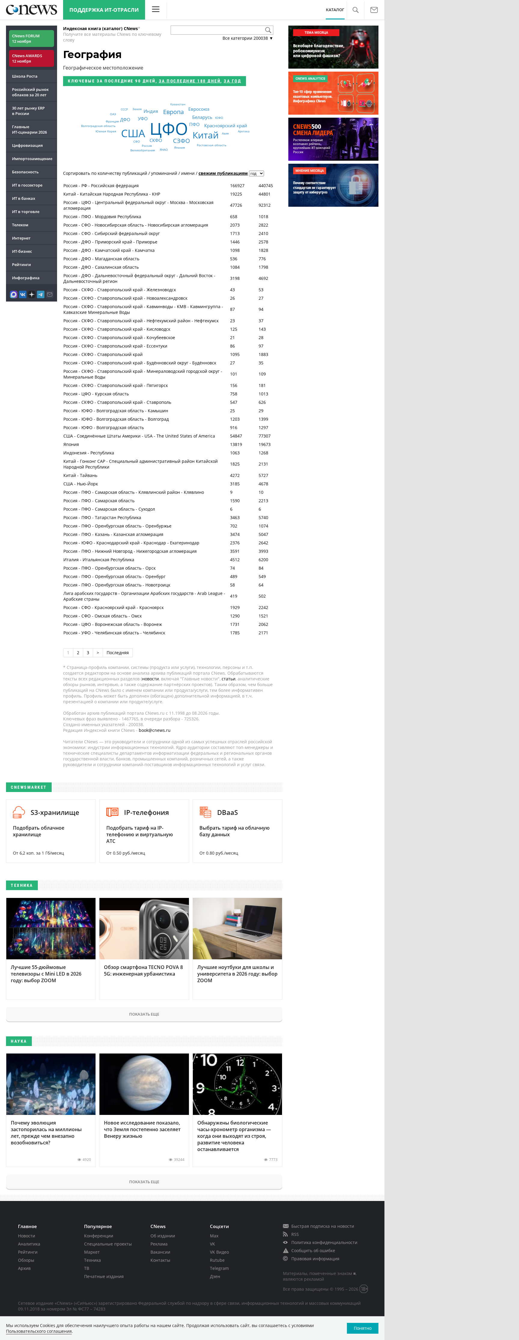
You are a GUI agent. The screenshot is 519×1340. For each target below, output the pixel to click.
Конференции (98, 1236)
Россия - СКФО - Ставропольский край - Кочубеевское (119, 337)
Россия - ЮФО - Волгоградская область (103, 427)
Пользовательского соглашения (39, 1331)
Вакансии (160, 1252)
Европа (173, 112)
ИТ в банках (23, 198)
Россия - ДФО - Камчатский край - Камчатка (109, 250)
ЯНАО (164, 149)
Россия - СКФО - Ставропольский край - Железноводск (119, 289)
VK (212, 1244)
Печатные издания (104, 1276)
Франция (112, 121)
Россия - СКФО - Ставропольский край (103, 354)
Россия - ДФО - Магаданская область (101, 259)
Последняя (118, 652)
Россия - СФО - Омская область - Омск (102, 616)
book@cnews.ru (155, 730)
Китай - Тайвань (80, 475)
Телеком (20, 224)
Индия (151, 111)
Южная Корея (106, 131)
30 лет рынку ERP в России (28, 110)
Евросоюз (198, 109)
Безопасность (25, 172)
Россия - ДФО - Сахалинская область (101, 267)
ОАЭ (113, 114)
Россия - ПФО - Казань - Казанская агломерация (113, 534)
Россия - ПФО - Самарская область (99, 500)
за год (232, 81)
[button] (355, 10)
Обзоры (26, 1260)
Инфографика (26, 277)
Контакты (160, 1260)
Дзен (215, 1276)
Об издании (162, 1236)
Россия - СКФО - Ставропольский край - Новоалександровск (125, 298)
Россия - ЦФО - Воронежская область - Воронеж (112, 624)
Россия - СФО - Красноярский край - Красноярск (113, 607)
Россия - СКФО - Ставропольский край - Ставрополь (117, 402)
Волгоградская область (98, 126)
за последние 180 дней (190, 81)
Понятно (363, 1328)
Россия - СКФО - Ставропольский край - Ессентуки (115, 346)
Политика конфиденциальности (324, 1242)
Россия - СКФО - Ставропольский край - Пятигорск (115, 385)
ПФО (194, 125)
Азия (225, 133)
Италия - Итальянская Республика (98, 559)
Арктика (244, 131)
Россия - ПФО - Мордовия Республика (102, 216)
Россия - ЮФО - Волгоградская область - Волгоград (116, 419)
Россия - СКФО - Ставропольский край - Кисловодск (116, 329)
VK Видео (219, 1252)
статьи (228, 679)
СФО (136, 141)
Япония (179, 147)
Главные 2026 (29, 129)
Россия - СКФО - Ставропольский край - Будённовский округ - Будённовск (139, 363)
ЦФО (169, 128)
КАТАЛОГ (335, 10)
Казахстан (177, 104)
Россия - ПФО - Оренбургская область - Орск (109, 568)
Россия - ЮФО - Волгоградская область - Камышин (115, 410)
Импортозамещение (32, 158)
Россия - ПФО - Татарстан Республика (102, 517)
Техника (92, 1260)
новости (150, 679)
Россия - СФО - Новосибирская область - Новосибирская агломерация (135, 225)
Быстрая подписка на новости (322, 1226)
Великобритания (142, 150)
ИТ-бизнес (22, 251)
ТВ (86, 1268)
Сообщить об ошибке (313, 1250)
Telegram (219, 1268)
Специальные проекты (108, 1244)
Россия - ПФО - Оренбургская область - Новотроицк (116, 585)
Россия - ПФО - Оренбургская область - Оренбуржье (117, 526)
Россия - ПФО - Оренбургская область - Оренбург (114, 576)
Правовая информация (315, 1258)
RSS (295, 1234)
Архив (24, 1268)
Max (214, 1236)
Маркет (92, 1252)
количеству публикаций (122, 173)
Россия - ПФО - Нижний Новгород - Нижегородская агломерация (130, 551)
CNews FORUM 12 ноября (26, 38)
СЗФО (181, 140)
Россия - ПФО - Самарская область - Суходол (109, 509)
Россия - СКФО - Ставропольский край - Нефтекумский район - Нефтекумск (141, 320)
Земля (137, 109)
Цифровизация (27, 145)
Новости (26, 1236)
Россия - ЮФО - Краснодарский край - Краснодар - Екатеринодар (131, 543)
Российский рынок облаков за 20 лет (30, 92)
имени (188, 173)
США (133, 133)
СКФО (156, 141)
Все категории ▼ (248, 38)
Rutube (217, 1260)
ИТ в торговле (25, 211)
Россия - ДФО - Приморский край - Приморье (110, 242)
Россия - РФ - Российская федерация (101, 185)
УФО (143, 119)
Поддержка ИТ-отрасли (104, 9)
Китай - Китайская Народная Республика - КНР (111, 194)
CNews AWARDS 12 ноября (27, 58)
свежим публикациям (223, 173)
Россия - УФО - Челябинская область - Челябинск (114, 633)
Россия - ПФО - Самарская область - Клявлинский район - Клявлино (133, 492)
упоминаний (164, 173)
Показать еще (144, 1014)
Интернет (21, 238)
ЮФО (219, 118)
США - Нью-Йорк (80, 484)
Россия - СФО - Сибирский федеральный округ (111, 233)
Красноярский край (225, 125)
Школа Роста (25, 76)
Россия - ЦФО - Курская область (96, 394)
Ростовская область (211, 145)
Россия (147, 146)
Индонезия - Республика (88, 453)
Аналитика (29, 1244)
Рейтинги (21, 264)
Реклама (159, 1244)
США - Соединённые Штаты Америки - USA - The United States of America (139, 436)
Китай (206, 135)
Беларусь (202, 117)
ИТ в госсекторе (27, 185)
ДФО (125, 119)
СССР (124, 109)
